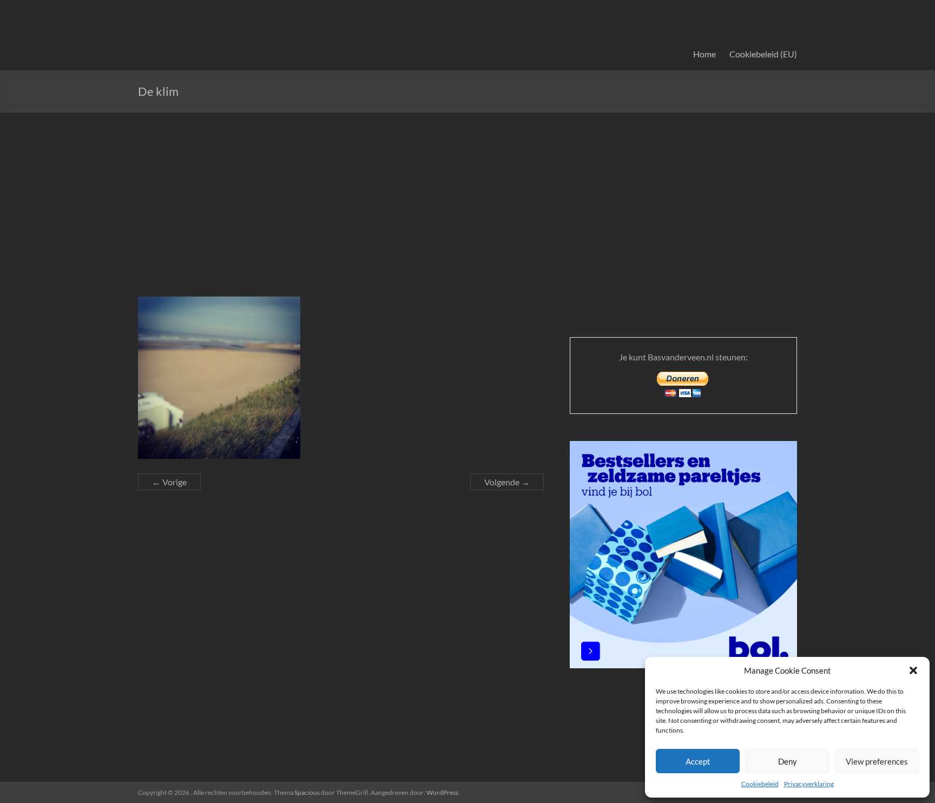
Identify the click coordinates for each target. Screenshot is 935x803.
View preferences (877, 761)
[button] (913, 670)
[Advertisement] (467, 193)
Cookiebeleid (760, 784)
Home (704, 54)
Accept (698, 761)
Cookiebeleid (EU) (763, 54)
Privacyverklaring (809, 784)
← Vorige (169, 482)
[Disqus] (341, 639)
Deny (787, 761)
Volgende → (507, 482)
